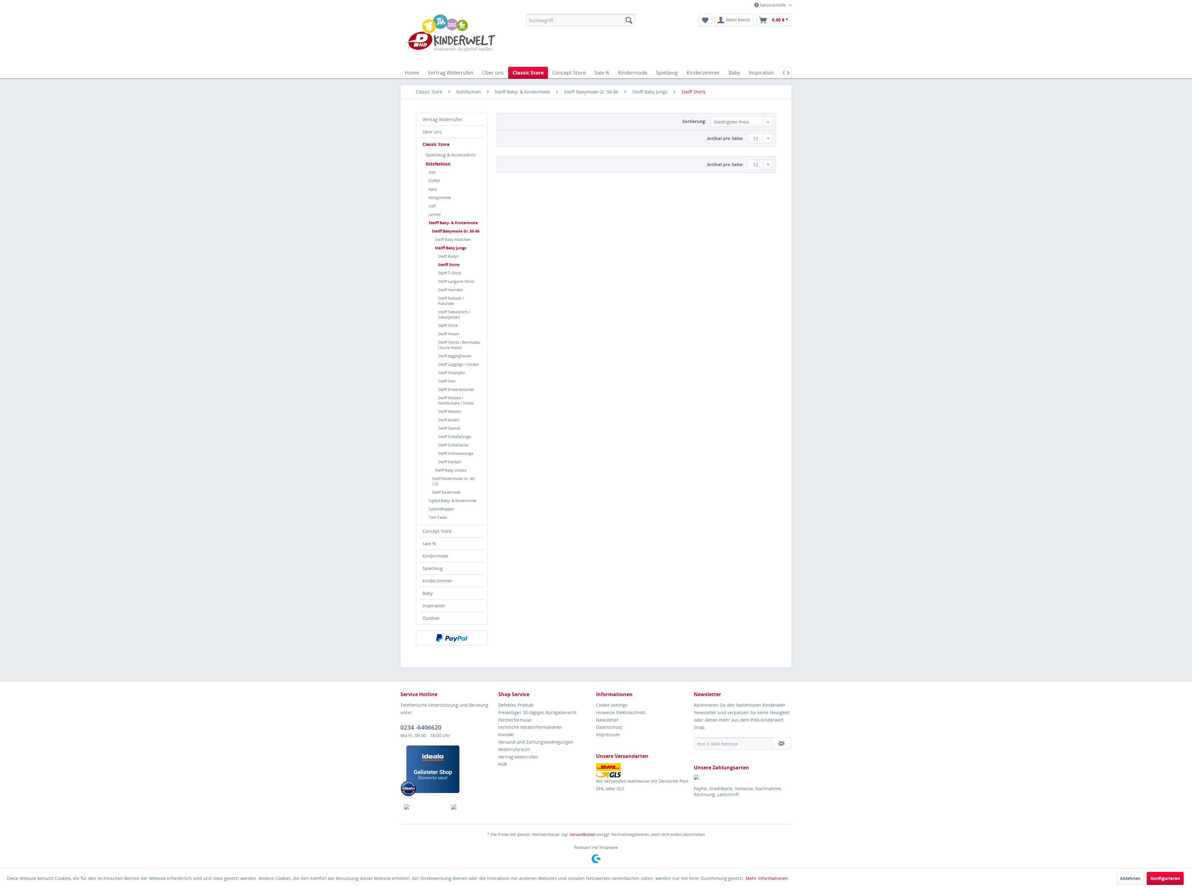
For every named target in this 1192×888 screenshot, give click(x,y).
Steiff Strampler (451, 372)
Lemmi (434, 214)
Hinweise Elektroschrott (620, 712)
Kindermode (435, 556)
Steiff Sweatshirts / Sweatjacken (454, 314)
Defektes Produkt (516, 705)
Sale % (429, 543)
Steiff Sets (446, 381)
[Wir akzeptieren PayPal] (451, 638)
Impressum (608, 734)
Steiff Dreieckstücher (456, 389)
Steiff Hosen (448, 334)
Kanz (433, 189)
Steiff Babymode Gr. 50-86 (456, 231)
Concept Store (437, 531)
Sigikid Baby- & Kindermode (452, 500)
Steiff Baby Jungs (450, 248)
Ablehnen (1130, 878)
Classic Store (435, 144)
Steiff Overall (449, 428)
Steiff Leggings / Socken (458, 364)
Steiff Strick (448, 325)
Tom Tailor (438, 517)
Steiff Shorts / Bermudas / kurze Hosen (459, 345)
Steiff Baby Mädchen (453, 239)
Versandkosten (582, 834)
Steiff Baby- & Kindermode (453, 222)
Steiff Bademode (446, 492)
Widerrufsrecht (514, 749)
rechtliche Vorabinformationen (530, 727)
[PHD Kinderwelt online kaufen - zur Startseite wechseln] (450, 39)
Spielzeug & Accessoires (451, 155)
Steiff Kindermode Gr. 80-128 (454, 481)
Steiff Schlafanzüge (454, 436)
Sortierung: (694, 121)
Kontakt (506, 734)
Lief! (432, 206)
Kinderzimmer (437, 581)
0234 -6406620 (420, 727)
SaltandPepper (441, 509)
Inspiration (433, 606)
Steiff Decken (449, 461)
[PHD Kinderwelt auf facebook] (424, 806)
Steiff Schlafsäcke (453, 445)
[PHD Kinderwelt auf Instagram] (471, 806)
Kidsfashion (438, 164)
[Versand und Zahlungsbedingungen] (643, 770)
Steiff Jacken (448, 420)
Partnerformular (515, 720)
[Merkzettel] (705, 20)
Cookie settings (611, 705)
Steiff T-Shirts (449, 273)
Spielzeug (432, 568)
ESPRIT (434, 180)
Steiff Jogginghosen (454, 356)
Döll (432, 172)
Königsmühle (440, 197)
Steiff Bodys (448, 256)
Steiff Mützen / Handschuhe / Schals (456, 400)
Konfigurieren (1165, 878)
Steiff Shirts (449, 264)
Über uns (432, 132)
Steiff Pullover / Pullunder (451, 301)
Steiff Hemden (450, 289)
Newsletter (607, 720)
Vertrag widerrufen (518, 757)
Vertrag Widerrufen (442, 119)
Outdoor (431, 618)
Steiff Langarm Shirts (456, 281)
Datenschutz (609, 727)
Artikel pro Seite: (725, 138)
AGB (502, 764)
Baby (427, 593)
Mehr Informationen (767, 878)
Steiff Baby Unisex (450, 470)
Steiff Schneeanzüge (455, 453)
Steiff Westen (449, 411)
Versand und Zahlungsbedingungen (535, 742)
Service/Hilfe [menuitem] (773, 5)
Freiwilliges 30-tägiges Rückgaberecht (537, 712)
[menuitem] (580, 20)
